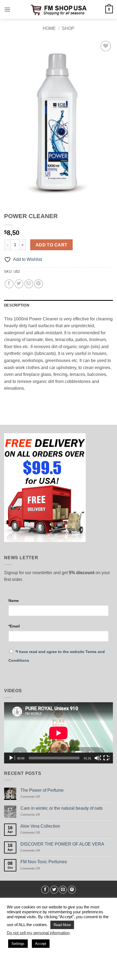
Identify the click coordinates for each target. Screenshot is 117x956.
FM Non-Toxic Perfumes (43, 861)
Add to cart (51, 245)
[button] (7, 9)
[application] (58, 732)
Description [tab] (16, 305)
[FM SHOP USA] (58, 9)
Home (49, 28)
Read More (62, 925)
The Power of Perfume (42, 790)
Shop (68, 28)
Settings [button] (17, 944)
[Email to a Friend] (28, 283)
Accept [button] (40, 944)
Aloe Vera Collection (40, 826)
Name (13, 600)
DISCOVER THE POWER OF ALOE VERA (62, 844)
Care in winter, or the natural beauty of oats (61, 808)
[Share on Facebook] (9, 283)
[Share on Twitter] (18, 283)
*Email (14, 626)
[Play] (11, 758)
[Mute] (97, 758)
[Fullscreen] (106, 758)
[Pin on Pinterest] (38, 283)
